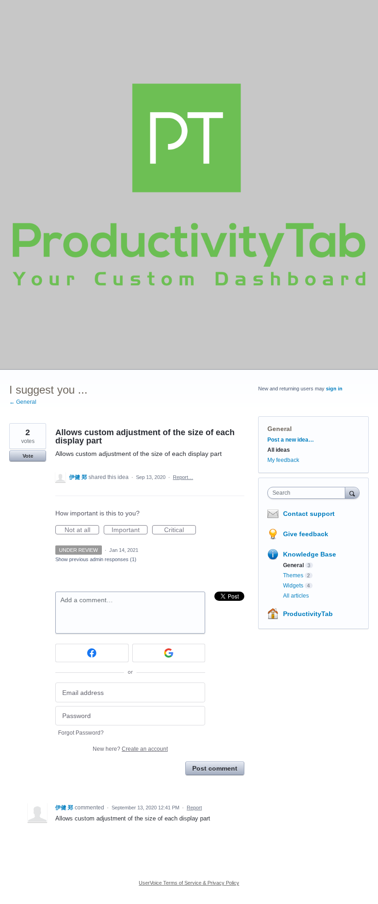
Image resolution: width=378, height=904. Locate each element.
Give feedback (305, 534)
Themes (293, 575)
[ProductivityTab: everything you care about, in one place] (189, 185)
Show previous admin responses (95, 559)
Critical (180, 530)
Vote (28, 456)
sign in (334, 388)
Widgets (293, 585)
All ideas (278, 450)
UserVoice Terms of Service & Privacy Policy (189, 883)
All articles (296, 596)
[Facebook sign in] (92, 653)
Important (130, 530)
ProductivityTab (308, 613)
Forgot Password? (81, 733)
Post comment (214, 768)
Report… (183, 477)
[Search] (352, 492)
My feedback (283, 460)
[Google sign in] (169, 653)
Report (194, 807)
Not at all (82, 530)
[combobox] (308, 493)
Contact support (309, 513)
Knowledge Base (309, 554)
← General (22, 402)
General (279, 428)
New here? (130, 749)
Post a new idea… (290, 440)
